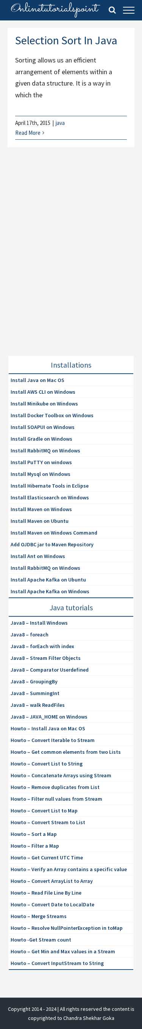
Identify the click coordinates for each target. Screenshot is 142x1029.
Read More (28, 132)
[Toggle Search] (112, 10)
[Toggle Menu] (128, 10)
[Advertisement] (71, 261)
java (60, 122)
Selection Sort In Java (66, 40)
